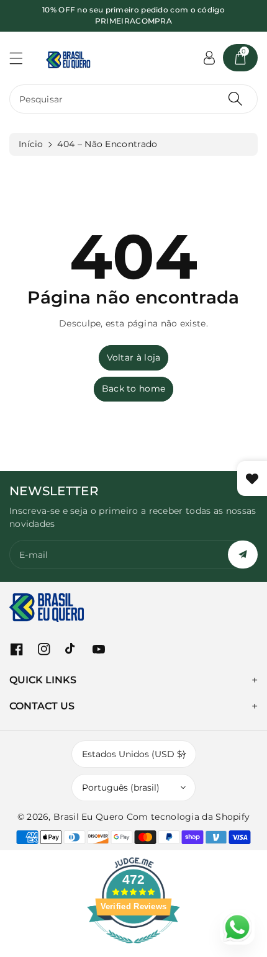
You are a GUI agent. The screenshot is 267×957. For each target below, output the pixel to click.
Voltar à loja (134, 357)
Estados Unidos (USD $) (134, 754)
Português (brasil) (121, 787)
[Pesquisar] (235, 99)
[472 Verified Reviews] (133, 950)
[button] (21, 58)
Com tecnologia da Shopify (188, 816)
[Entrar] (209, 57)
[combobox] (133, 99)
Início (31, 144)
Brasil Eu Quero (88, 816)
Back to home (134, 388)
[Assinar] (243, 554)
